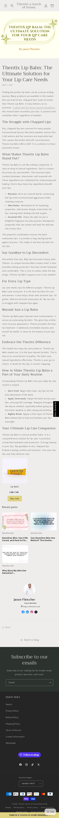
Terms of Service (13, 730)
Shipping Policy (13, 724)
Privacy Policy (12, 711)
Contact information (38, 812)
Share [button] (7, 627)
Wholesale (11, 743)
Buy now (14, 498)
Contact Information (15, 737)
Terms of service (47, 807)
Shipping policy (22, 812)
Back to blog (31, 640)
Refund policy (19, 807)
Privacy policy (32, 807)
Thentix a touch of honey (28, 804)
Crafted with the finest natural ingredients (34, 107)
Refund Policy (12, 717)
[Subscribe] (50, 682)
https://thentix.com (31, 607)
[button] (29, 815)
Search (9, 704)
